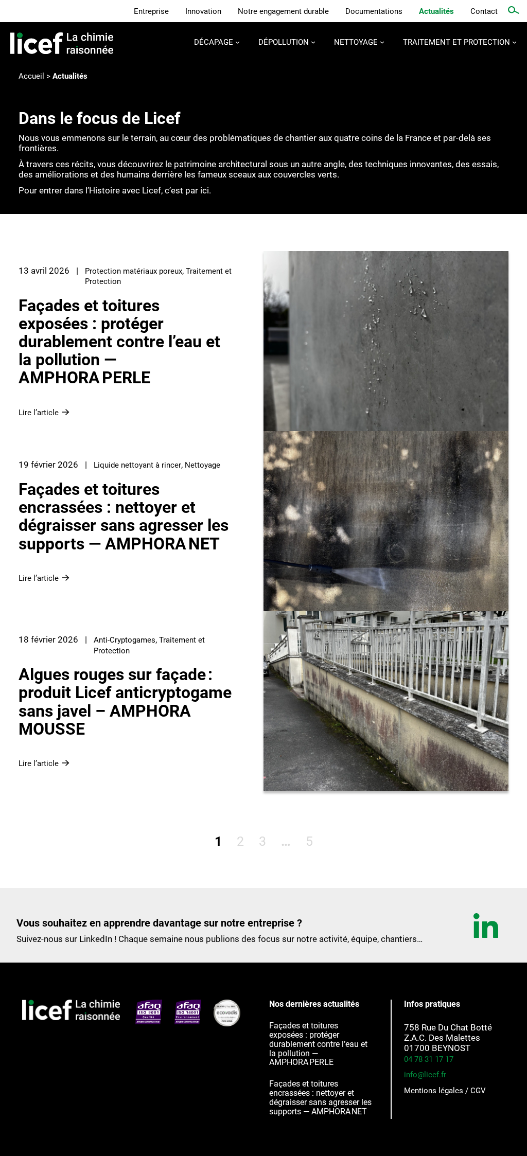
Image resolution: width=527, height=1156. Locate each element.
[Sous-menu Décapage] (237, 42)
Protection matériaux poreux (133, 271)
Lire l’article (45, 411)
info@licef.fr (425, 1074)
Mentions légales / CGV (445, 1090)
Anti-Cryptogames (124, 640)
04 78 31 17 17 (428, 1059)
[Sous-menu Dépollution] (313, 42)
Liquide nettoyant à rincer (137, 465)
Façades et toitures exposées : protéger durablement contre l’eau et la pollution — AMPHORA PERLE (318, 1044)
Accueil (31, 76)
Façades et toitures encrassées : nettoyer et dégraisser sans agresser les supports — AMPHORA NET (320, 1097)
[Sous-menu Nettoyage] (382, 42)
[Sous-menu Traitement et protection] (514, 42)
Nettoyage (202, 465)
